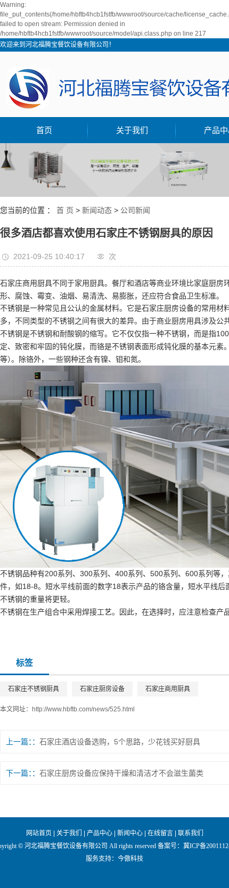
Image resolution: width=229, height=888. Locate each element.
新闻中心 (130, 833)
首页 (44, 130)
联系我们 (190, 833)
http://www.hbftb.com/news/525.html (83, 709)
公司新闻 (135, 210)
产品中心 (99, 833)
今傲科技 (130, 858)
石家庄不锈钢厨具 (33, 689)
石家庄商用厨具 (167, 689)
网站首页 (39, 833)
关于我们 (132, 130)
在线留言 (160, 833)
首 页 (64, 210)
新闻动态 (97, 210)
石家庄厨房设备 (102, 689)
